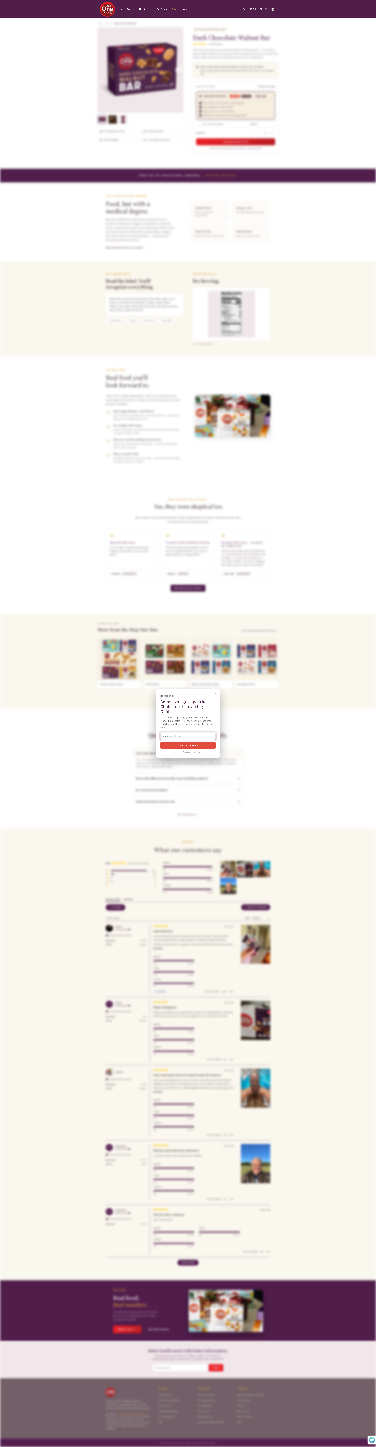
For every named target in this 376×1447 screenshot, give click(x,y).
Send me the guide (188, 745)
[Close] (215, 693)
